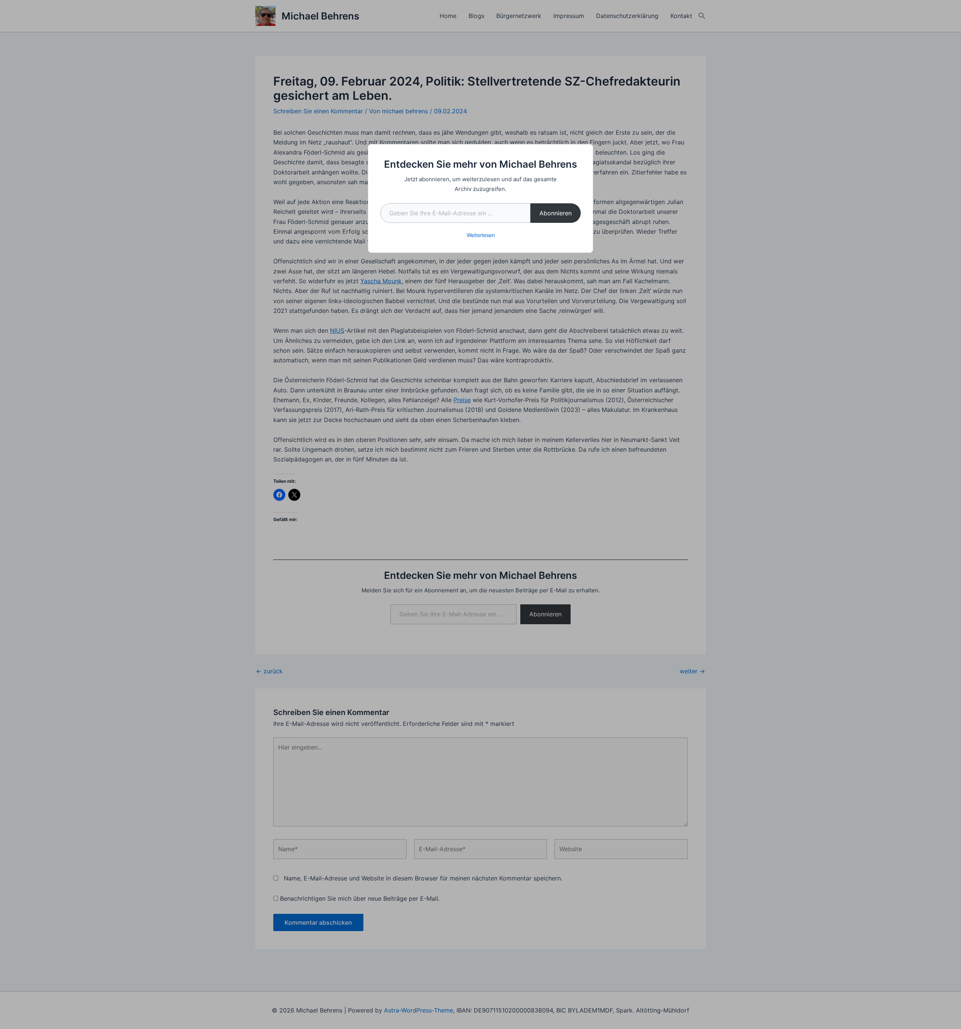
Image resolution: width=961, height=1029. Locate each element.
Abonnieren (555, 213)
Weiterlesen (481, 235)
